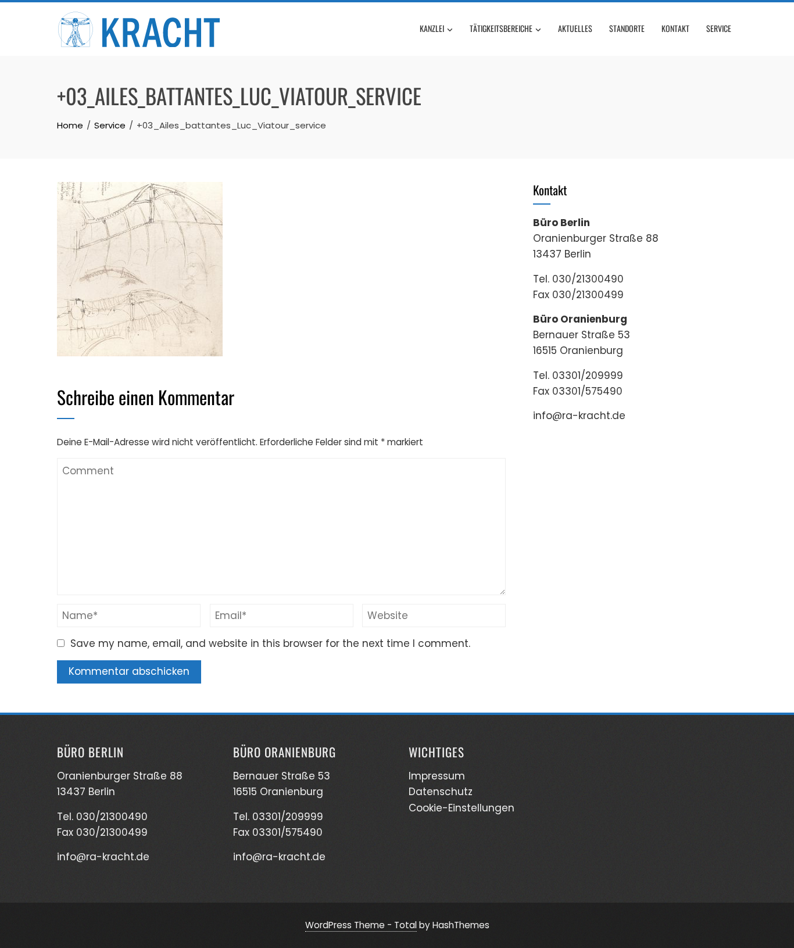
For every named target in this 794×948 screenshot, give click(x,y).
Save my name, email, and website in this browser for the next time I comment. (270, 643)
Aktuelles (575, 28)
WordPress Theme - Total (361, 925)
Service (718, 28)
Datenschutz (441, 792)
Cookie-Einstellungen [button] (461, 808)
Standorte (627, 28)
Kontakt (675, 28)
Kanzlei (432, 28)
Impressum (437, 776)
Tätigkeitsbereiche (501, 28)
